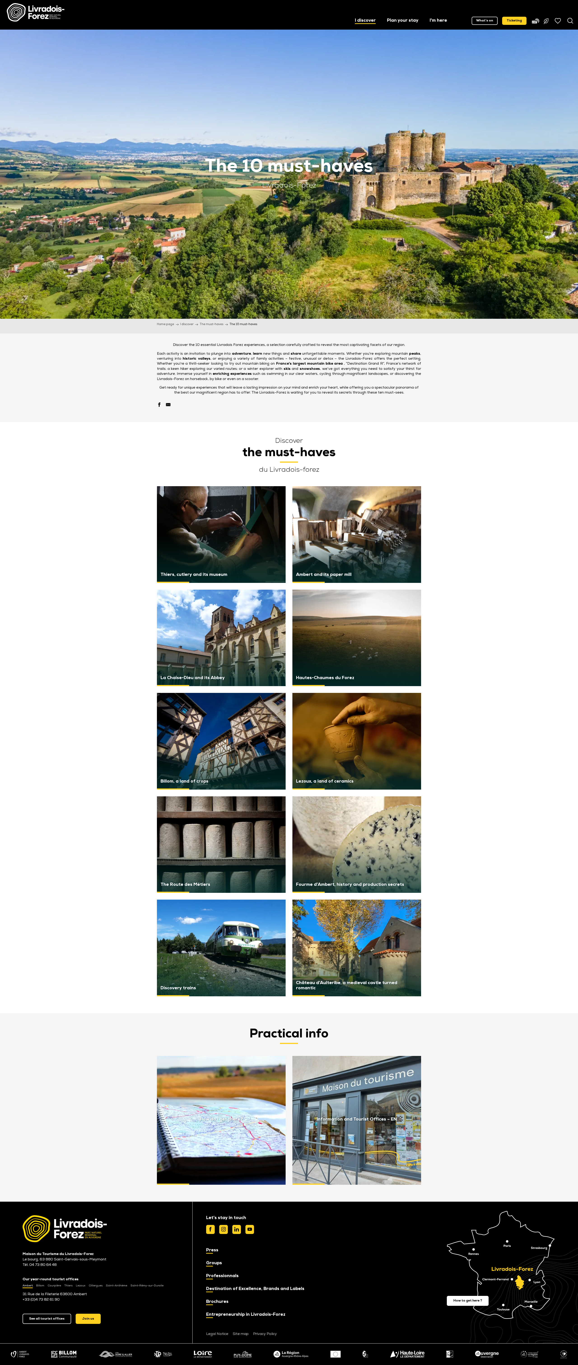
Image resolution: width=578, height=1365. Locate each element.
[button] (365, 21)
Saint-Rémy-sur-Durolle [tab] (147, 1285)
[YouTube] (249, 1229)
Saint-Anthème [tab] (116, 1285)
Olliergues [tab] (96, 1285)
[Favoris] (558, 20)
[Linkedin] (236, 1229)
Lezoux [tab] (80, 1285)
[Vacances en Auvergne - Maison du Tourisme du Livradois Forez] (35, 12)
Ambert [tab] (28, 1285)
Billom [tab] (40, 1285)
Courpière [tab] (54, 1285)
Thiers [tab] (68, 1285)
